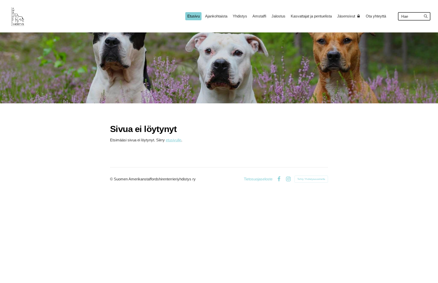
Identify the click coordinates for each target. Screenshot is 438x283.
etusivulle (173, 140)
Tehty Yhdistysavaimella (311, 179)
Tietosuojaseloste (258, 179)
